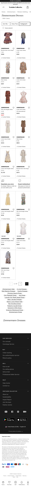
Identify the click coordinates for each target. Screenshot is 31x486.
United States (18, 475)
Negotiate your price (7, 184)
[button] (27, 7)
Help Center (6, 383)
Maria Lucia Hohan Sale (14, 302)
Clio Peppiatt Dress (10, 295)
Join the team (7, 402)
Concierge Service (8, 344)
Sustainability (7, 397)
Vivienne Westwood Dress (14, 310)
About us (5, 394)
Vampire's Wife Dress (15, 308)
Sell (4, 363)
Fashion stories (7, 405)
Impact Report (7, 400)
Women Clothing (22, 12)
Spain (14, 477)
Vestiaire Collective (10, 391)
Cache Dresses (22, 291)
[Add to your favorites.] (14, 49)
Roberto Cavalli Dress (14, 306)
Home (3, 12)
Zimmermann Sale (8, 289)
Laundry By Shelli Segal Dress (15, 297)
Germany (25, 475)
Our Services (7, 338)
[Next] (20, 283)
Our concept (6, 341)
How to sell (6, 367)
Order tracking (7, 353)
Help (4, 380)
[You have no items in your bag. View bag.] (27, 7)
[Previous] (10, 283)
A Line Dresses (22, 289)
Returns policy (7, 358)
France (4, 475)
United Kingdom (10, 475)
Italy (17, 477)
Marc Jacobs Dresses (15, 299)
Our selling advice (8, 369)
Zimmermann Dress (15, 312)
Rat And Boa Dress (14, 304)
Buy (4, 349)
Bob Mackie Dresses (8, 291)
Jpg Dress (22, 295)
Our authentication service (11, 355)
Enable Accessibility (15, 1)
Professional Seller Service (11, 374)
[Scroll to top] (26, 283)
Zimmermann (11, 12)
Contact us (6, 386)
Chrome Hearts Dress (15, 293)
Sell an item (6, 372)
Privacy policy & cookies (15, 431)
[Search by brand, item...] (3, 7)
